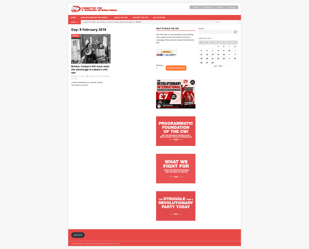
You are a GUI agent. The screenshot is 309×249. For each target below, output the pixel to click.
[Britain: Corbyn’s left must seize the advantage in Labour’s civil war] (91, 49)
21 (213, 58)
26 (201, 62)
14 (213, 54)
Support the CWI (140, 17)
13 (207, 54)
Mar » (221, 66)
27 (207, 62)
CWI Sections (159, 17)
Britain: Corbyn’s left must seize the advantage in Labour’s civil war (90, 69)
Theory (195, 7)
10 (229, 50)
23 (224, 58)
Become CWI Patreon (176, 68)
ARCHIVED (78, 235)
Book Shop (208, 7)
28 (213, 62)
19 (201, 58)
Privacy (232, 7)
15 (218, 54)
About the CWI (121, 17)
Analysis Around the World (94, 17)
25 (235, 58)
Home (73, 17)
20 (207, 58)
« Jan (215, 66)
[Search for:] (226, 22)
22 (218, 58)
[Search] (235, 32)
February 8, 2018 (79, 76)
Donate (220, 7)
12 (201, 54)
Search (201, 28)
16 (224, 54)
